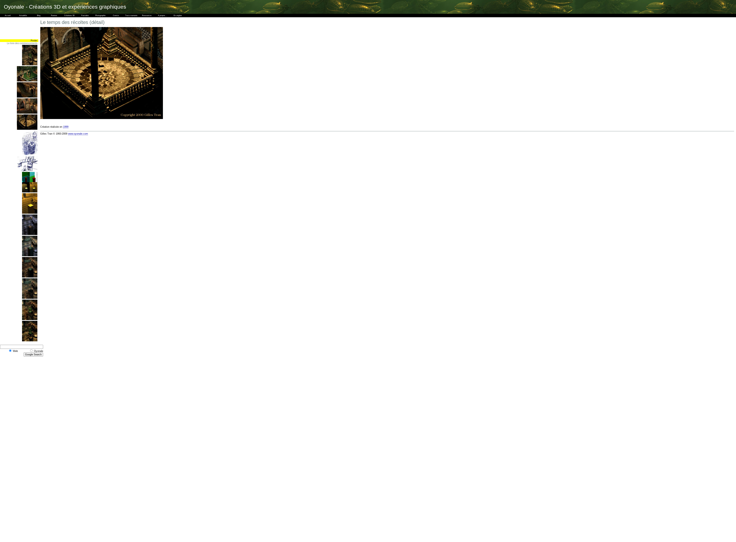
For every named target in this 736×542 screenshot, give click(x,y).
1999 (65, 126)
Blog (38, 15)
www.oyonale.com (78, 133)
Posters (54, 15)
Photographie (100, 15)
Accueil (8, 15)
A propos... (162, 15)
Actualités (23, 15)
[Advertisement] (26, 28)
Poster (34, 40)
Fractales (85, 15)
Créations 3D (69, 15)
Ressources (147, 15)
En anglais (178, 15)
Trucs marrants (131, 15)
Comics (116, 15)
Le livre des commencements (22, 43)
